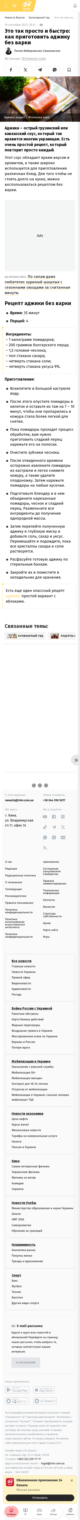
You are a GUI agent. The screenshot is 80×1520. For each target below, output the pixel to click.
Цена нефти (20, 1119)
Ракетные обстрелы (25, 1014)
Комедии (18, 1183)
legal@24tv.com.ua (52, 1463)
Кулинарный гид (39, 17)
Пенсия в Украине (24, 1147)
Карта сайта (50, 930)
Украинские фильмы (26, 1172)
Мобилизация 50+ (23, 1072)
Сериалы (18, 1189)
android (17, 1389)
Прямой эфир (21, 978)
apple (45, 1389)
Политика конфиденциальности (19, 911)
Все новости (21, 961)
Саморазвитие (21, 1225)
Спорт (16, 1275)
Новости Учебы (24, 1203)
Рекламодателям (15, 896)
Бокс (15, 1280)
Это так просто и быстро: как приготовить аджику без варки (64, 17)
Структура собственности (52, 915)
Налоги (17, 1141)
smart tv (17, 1401)
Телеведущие (13, 889)
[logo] (27, 6)
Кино (16, 1161)
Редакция (11, 868)
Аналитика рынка (23, 1250)
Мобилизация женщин (27, 1078)
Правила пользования (19, 903)
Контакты (49, 900)
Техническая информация (51, 892)
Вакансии (49, 907)
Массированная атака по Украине (34, 1036)
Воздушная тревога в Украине (32, 1031)
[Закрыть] (72, 1480)
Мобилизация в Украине (31, 1062)
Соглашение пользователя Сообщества (52, 871)
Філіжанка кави (34, 59)
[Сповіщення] (75, 5)
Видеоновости (21, 983)
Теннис (16, 1292)
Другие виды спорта (25, 1303)
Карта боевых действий (28, 1019)
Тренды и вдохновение (27, 1261)
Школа (16, 1214)
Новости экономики (27, 1114)
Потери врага (21, 1048)
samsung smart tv (45, 1401)
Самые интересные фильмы (30, 1166)
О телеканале (13, 882)
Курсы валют (20, 1125)
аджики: (13, 596)
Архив (47, 923)
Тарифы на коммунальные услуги (34, 1136)
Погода (16, 994)
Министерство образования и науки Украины (42, 1208)
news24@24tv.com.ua (19, 800)
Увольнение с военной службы (33, 1067)
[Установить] (40, 1489)
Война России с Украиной (32, 1009)
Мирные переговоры (26, 1025)
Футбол (17, 1286)
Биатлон (17, 1297)
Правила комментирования (54, 882)
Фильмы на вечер (24, 1178)
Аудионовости (21, 989)
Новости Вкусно (15, 17)
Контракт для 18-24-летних (30, 1084)
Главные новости (23, 966)
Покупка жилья (22, 1256)
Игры (46, 937)
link (45, 816)
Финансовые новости (26, 1130)
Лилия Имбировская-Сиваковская (37, 50)
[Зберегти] (69, 69)
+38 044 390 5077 (54, 800)
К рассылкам (25, 1362)
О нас (8, 862)
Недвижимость (23, 1245)
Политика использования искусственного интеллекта (15, 923)
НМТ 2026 (18, 1219)
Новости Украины (24, 972)
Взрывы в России (23, 1042)
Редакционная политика (20, 875)
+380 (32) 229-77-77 (29, 1459)
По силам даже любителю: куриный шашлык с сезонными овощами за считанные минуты (37, 284)
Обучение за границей (27, 1231)
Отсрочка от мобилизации (29, 1089)
